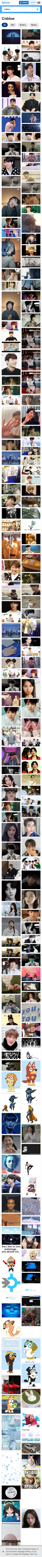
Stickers (23, 25)
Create (25, 2)
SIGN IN (33, 2)
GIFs (12, 25)
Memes (34, 25)
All (5, 25)
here (35, 1554)
